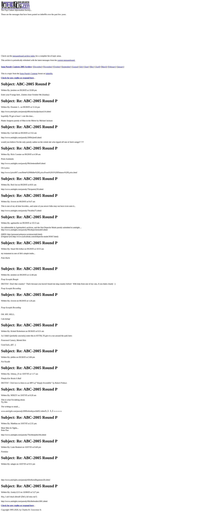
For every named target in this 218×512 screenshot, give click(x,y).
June (86, 67)
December (37, 67)
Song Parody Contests (28, 73)
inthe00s (49, 73)
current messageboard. (66, 60)
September (66, 67)
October (57, 67)
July (81, 67)
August (75, 67)
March (104, 67)
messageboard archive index (24, 56)
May (92, 67)
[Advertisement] (109, 35)
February (112, 67)
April (98, 67)
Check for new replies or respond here (17, 78)
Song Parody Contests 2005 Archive (16, 67)
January (120, 67)
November (47, 67)
